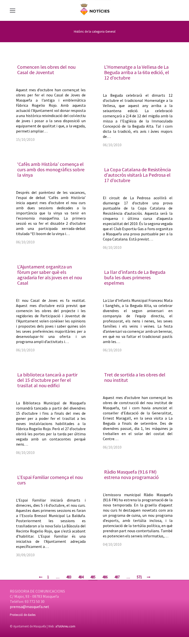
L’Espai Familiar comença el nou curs (50, 480)
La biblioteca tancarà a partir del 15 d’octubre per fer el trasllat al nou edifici (47, 380)
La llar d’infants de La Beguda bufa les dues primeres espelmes (134, 277)
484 (80, 577)
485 (92, 577)
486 (105, 577)
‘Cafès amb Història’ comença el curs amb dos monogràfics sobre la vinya (50, 169)
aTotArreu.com (65, 626)
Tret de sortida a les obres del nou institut (134, 377)
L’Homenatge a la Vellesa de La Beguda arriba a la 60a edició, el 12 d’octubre (136, 72)
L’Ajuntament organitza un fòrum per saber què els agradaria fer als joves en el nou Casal (49, 275)
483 (68, 577)
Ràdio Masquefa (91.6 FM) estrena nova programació (131, 474)
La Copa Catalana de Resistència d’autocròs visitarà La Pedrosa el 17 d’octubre (137, 174)
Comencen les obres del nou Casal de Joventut (46, 69)
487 (117, 577)
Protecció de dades (22, 615)
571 (139, 577)
